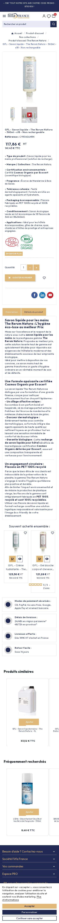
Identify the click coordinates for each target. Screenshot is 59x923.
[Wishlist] (49, 16)
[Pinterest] (42, 295)
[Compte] (44, 16)
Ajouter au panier (12, 559)
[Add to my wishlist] (44, 277)
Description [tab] (12, 312)
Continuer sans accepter (29, 918)
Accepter (29, 906)
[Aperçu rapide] (20, 559)
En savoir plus (14, 253)
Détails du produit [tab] (33, 312)
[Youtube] (50, 295)
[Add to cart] (22, 722)
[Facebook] (34, 295)
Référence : (12, 136)
